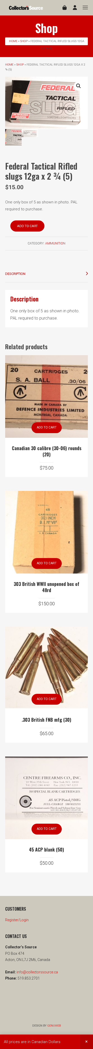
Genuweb (54, 1025)
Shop (24, 41)
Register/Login (17, 920)
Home (13, 41)
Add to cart (27, 226)
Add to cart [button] (47, 427)
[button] (78, 86)
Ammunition (55, 243)
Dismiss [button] (86, 1042)
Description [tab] (15, 274)
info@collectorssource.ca (37, 972)
